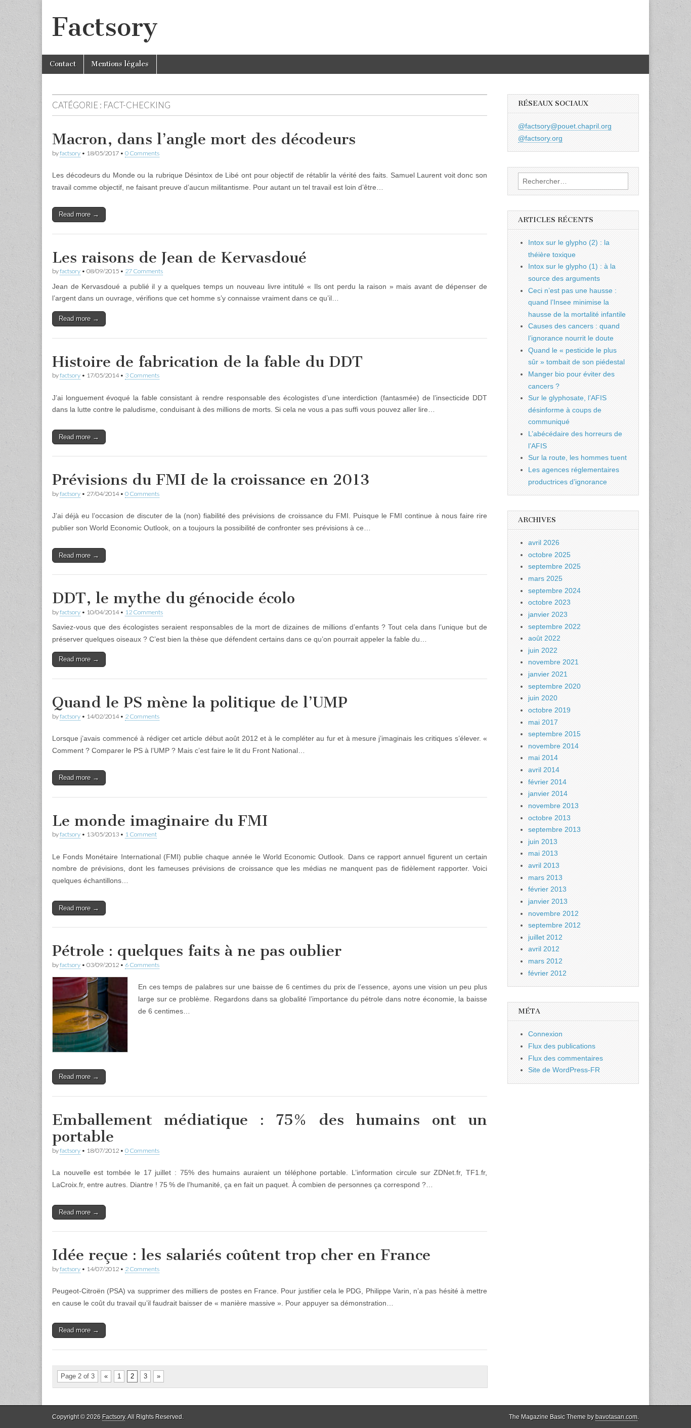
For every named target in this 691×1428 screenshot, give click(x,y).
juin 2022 (542, 650)
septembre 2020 (554, 686)
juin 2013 (542, 841)
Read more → (79, 214)
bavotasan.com (616, 1416)
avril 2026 (543, 542)
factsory (70, 153)
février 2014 (547, 782)
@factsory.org (540, 138)
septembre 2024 (554, 590)
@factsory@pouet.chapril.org (565, 126)
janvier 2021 (548, 674)
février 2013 (547, 889)
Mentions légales (120, 64)
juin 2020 (542, 698)
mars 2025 (545, 578)
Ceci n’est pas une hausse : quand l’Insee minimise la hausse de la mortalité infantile (577, 302)
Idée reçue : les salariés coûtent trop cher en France (241, 1255)
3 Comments (142, 375)
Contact (63, 64)
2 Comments (142, 716)
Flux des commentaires (565, 1058)
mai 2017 (543, 722)
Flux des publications (561, 1046)
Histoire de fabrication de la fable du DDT (207, 362)
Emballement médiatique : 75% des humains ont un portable (269, 1128)
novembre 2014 (553, 746)
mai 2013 (543, 853)
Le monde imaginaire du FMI (160, 821)
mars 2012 (545, 961)
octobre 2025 (549, 555)
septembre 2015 (554, 734)
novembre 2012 (553, 913)
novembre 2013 (553, 806)
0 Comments (142, 153)
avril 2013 (543, 865)
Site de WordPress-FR (564, 1070)
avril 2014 (543, 770)
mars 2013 (545, 877)
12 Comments (144, 612)
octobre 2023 (549, 602)
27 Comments (144, 271)
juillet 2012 (545, 937)
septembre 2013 (554, 829)
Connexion (545, 1034)
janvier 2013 (548, 901)
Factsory (105, 27)
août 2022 (544, 638)
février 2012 (547, 973)
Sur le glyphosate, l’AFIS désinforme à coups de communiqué (567, 410)
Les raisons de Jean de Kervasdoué (179, 257)
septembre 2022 (554, 626)
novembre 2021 (553, 662)
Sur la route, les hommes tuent (577, 457)
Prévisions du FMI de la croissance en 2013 (211, 480)
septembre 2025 (554, 566)
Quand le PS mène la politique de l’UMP (200, 702)
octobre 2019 (549, 710)
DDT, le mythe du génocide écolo (173, 598)
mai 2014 (543, 757)
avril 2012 (543, 949)
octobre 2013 (549, 818)
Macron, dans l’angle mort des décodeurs (204, 139)
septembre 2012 (554, 925)
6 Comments (142, 965)
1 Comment (141, 834)
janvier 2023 (548, 614)
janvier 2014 (548, 793)
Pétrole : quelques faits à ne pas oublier (196, 951)
